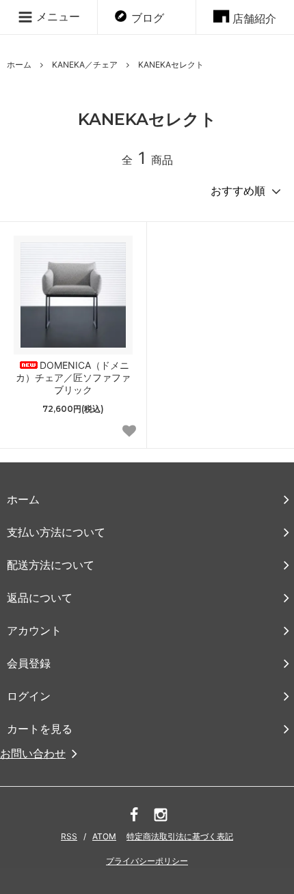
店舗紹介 (254, 18)
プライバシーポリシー (147, 861)
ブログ (147, 18)
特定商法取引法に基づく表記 (179, 836)
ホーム (19, 64)
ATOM (104, 836)
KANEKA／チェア (85, 64)
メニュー (56, 16)
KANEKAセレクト (171, 64)
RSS (69, 836)
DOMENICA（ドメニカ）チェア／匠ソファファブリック (73, 377)
